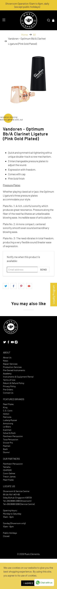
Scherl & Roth (9, 433)
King (5, 407)
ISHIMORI (7, 470)
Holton (6, 413)
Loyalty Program (53, 294)
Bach (5, 449)
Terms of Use (9, 380)
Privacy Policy (9, 386)
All (34, 34)
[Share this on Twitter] (6, 286)
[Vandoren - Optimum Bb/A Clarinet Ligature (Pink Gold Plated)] (28, 78)
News (5, 360)
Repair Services (10, 364)
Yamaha (6, 467)
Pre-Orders (8, 389)
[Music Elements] (28, 20)
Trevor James (9, 476)
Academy (7, 373)
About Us (7, 357)
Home (24, 34)
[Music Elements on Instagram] (16, 343)
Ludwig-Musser (10, 420)
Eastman (7, 430)
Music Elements (32, 554)
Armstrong (8, 423)
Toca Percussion (10, 439)
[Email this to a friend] (29, 286)
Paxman (6, 446)
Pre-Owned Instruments (14, 370)
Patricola (7, 417)
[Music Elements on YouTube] (12, 343)
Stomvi (6, 452)
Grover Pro (8, 442)
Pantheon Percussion (13, 436)
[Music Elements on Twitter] (4, 343)
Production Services (12, 367)
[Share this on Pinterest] (21, 286)
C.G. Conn (7, 410)
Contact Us (8, 392)
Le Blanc (7, 426)
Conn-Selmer (9, 473)
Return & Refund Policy (13, 383)
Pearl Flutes (8, 404)
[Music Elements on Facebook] (8, 343)
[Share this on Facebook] (13, 286)
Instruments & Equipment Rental (18, 376)
